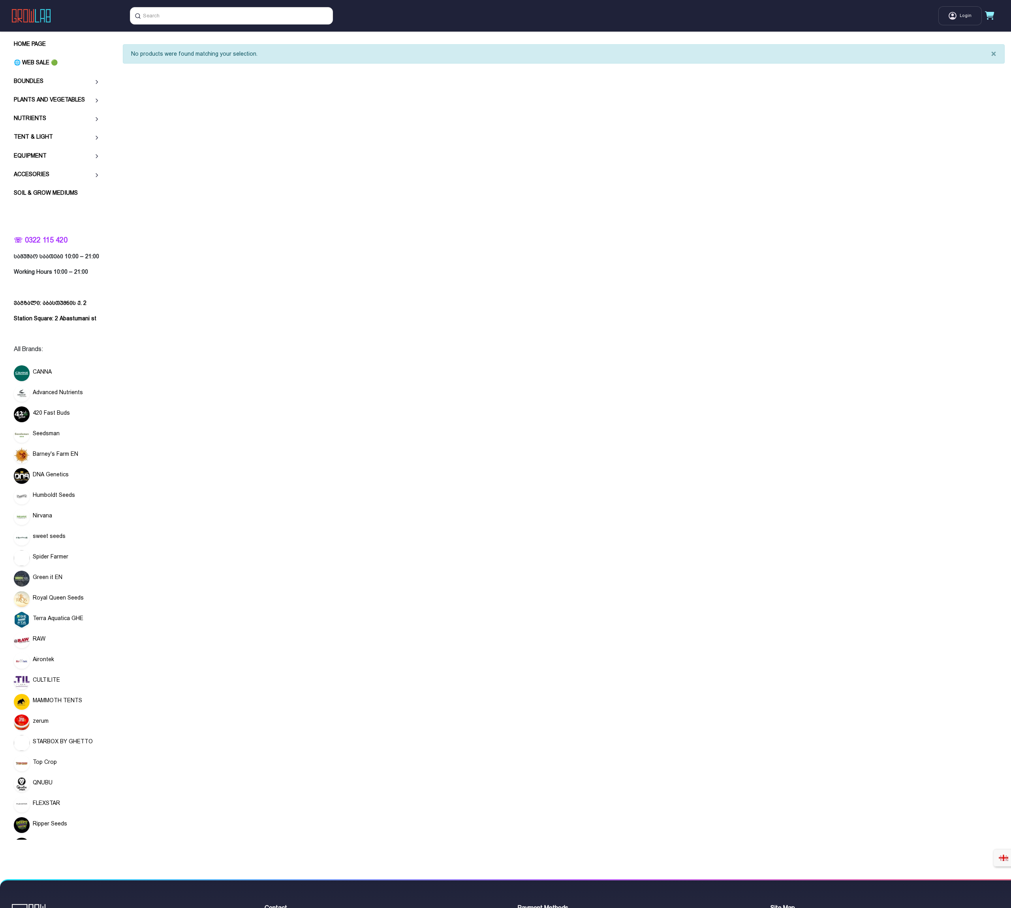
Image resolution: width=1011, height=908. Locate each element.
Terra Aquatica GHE (58, 618)
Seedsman (46, 433)
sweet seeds (49, 536)
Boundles (28, 81)
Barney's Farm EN (55, 454)
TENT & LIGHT (33, 136)
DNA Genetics (51, 474)
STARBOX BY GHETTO (63, 741)
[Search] (137, 16)
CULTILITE (46, 680)
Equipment (30, 155)
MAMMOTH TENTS (57, 700)
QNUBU (43, 782)
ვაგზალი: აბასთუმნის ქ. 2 (50, 303)
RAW (39, 638)
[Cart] (989, 16)
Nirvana (42, 515)
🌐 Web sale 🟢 (36, 62)
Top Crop (45, 762)
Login (966, 15)
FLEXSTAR (46, 803)
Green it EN (47, 577)
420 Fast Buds (51, 413)
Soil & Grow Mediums (46, 193)
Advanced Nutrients (58, 392)
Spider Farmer (50, 556)
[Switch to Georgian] (1003, 858)
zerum (41, 721)
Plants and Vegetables (49, 99)
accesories (31, 174)
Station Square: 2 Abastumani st (55, 318)
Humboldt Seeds (54, 495)
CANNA (42, 371)
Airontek (43, 659)
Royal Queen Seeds (58, 597)
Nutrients (30, 118)
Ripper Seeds (50, 823)
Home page (30, 44)
